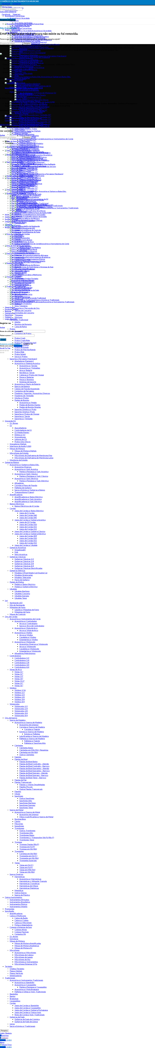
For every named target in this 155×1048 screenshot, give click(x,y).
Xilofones (18, 317)
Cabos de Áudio (21, 918)
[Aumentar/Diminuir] (8, 350)
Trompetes (19, 851)
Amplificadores (16, 494)
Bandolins (14, 994)
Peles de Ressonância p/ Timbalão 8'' (34, 126)
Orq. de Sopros (11, 718)
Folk (16, 552)
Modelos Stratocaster (24, 575)
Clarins (17, 821)
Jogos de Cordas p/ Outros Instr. (28, 1012)
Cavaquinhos (15, 1001)
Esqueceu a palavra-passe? (10, 344)
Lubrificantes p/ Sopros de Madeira (34, 736)
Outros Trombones (27, 830)
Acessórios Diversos (23, 467)
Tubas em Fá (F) (26, 867)
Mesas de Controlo (18, 614)
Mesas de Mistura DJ (23, 948)
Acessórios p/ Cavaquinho (25, 985)
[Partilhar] (3, 350)
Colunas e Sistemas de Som (21, 927)
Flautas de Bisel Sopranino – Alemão (34, 768)
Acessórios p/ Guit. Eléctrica (26, 478)
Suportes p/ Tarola (22, 416)
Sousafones (19, 826)
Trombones (19, 828)
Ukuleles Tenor (21, 598)
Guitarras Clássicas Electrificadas (28, 568)
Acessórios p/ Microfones (25, 952)
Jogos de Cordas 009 (28, 536)
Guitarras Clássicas (18, 556)
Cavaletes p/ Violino (27, 637)
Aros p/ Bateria (25, 370)
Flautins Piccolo (26, 787)
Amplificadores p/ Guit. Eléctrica (28, 501)
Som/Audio (9, 911)
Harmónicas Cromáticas (29, 883)
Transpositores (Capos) (24, 492)
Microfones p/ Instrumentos (26, 962)
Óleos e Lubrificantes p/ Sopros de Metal (36, 817)
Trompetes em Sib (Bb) (29, 858)
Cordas (13, 508)
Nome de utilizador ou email (11, 331)
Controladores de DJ (23, 430)
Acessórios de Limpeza (28, 724)
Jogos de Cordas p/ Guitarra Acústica (30, 520)
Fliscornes (19, 823)
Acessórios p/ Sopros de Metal (27, 812)
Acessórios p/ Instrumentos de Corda (25, 619)
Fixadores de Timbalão (24, 395)
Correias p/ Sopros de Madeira (32, 727)
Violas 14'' (19, 678)
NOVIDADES (9, 227)
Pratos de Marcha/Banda (25, 349)
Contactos (9, 120)
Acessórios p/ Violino (23, 632)
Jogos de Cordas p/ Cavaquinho (28, 1008)
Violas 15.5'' (20, 681)
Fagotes (18, 757)
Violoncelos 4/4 (21, 715)
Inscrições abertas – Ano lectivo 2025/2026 (24, 88)
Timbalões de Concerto (24, 313)
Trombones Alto (26, 833)
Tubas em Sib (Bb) (27, 872)
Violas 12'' (19, 674)
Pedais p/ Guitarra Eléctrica (26, 586)
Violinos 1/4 (20, 695)
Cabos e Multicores (18, 916)
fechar (2, 135)
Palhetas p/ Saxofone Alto (35, 743)
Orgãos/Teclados (17, 968)
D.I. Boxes (14, 423)
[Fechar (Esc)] (1, 350)
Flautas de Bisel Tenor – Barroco (32, 777)
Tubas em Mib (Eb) (27, 869)
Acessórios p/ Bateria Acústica (27, 363)
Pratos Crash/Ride (22, 340)
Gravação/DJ (10, 421)
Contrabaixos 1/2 (22, 658)
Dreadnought (20, 550)
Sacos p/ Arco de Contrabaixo (31, 626)
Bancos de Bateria (22, 386)
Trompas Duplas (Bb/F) (29, 844)
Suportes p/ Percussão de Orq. (27, 308)
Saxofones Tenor (26, 807)
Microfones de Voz (22, 959)
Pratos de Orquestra (23, 303)
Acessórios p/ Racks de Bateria (27, 384)
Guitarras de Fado (17, 1017)
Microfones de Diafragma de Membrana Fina (33, 455)
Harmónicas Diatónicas (29, 888)
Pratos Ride (19, 352)
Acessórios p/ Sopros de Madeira (28, 722)
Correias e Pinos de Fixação (26, 485)
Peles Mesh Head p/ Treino (26, 128)
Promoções (9, 909)
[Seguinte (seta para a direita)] (3, 352)
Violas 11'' (19, 672)
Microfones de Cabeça (24, 955)
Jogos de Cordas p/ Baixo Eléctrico (29, 510)
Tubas (17, 863)
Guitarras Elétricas (17, 570)
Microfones (14, 950)
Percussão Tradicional (19, 319)
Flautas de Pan (21, 780)
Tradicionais (10, 978)
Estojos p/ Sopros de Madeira (31, 731)
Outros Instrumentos (13, 897)
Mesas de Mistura (17, 448)
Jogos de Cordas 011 (28, 527)
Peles (12, 92)
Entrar (3, 339)
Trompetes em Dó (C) (28, 856)
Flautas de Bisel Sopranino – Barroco (34, 771)
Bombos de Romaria (23, 324)
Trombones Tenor (26, 840)
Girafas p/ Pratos (22, 398)
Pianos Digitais (16, 971)
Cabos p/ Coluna (21, 920)
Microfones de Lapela (24, 957)
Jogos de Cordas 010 (28, 524)
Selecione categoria (8, 11)
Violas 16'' (19, 685)
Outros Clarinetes (26, 754)
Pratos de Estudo (22, 347)
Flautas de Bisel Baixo (28, 761)
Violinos (13, 688)
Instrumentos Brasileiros (20, 902)
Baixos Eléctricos (17, 504)
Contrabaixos (15, 655)
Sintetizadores (16, 975)
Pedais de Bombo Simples (30, 407)
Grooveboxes (20, 437)
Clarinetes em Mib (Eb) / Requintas (33, 750)
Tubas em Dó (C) (26, 865)
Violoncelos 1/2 (21, 706)
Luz (6, 600)
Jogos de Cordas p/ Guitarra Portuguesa (31, 1010)
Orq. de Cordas (11, 616)
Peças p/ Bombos (26, 379)
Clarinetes (19, 745)
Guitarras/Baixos (12, 462)
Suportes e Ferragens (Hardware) (23, 359)
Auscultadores (21, 428)
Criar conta (18, 346)
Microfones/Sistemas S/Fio (26, 964)
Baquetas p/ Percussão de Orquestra (34, 57)
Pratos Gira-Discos (23, 441)
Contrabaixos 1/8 (22, 662)
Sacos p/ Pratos (21, 356)
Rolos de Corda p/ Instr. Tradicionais (30, 1014)
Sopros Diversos (16, 874)
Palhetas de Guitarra (23, 487)
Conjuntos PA (20, 934)
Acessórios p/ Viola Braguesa (27, 989)
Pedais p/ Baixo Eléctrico (25, 584)
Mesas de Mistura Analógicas (27, 945)
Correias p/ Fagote (32, 729)
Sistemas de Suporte (27, 382)
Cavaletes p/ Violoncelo (29, 649)
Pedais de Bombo (22, 400)
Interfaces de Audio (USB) (20, 446)
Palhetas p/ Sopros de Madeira (32, 738)
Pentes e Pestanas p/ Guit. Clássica (33, 476)
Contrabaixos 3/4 (22, 665)
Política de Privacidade (14, 118)
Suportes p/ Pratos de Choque (27, 414)
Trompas (18, 842)
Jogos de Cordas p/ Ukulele (26, 545)
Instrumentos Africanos (19, 899)
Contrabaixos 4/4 (22, 667)
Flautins (18, 791)
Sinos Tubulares (21, 306)
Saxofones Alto (25, 800)
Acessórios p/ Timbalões (29, 368)
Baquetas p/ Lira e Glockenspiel (32, 52)
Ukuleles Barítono (22, 591)
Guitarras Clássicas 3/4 (24, 563)
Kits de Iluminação (17, 605)
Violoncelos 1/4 (21, 708)
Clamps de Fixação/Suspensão (27, 388)
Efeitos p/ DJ (20, 435)
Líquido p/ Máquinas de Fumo (27, 609)
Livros (12, 1024)
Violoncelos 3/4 (21, 713)
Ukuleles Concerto (22, 593)
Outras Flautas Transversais (31, 789)
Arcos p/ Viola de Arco (28, 630)
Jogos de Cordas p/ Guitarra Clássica (30, 531)
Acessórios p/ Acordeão (20, 18)
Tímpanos (19, 315)
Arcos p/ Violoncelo (27, 646)
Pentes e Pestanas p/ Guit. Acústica (33, 471)
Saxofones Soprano (27, 805)
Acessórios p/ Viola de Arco (26, 628)
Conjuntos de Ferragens (24, 391)
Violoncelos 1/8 (21, 711)
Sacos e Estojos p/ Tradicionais (22, 1026)
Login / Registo (10, 319)
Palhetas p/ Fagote (32, 741)
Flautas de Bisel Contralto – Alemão (34, 764)
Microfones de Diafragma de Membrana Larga (34, 458)
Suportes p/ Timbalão (24, 418)
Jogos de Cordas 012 (28, 529)
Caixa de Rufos (21, 326)
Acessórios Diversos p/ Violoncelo (33, 644)
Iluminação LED (16, 603)
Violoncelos (14, 704)
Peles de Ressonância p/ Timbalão (29, 112)
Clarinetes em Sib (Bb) (28, 752)
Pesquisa (4, 1031)
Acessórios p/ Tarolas (28, 365)
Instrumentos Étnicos (18, 904)
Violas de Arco (16, 669)
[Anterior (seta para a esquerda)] (1, 352)
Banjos (12, 996)
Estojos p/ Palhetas (32, 734)
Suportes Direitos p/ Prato (25, 409)
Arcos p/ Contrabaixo (28, 623)
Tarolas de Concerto (23, 310)
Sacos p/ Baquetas (22, 78)
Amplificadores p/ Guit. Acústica (28, 499)
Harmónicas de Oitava (28, 886)
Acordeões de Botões (23, 23)
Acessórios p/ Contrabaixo (26, 621)
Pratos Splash (20, 354)
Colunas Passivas (22, 932)
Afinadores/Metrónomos (25, 653)
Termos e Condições (13, 116)
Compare (8, 317)
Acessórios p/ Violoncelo (25, 642)
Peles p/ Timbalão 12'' (28, 172)
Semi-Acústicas (21, 554)
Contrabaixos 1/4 (22, 660)
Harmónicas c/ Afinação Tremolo (33, 881)
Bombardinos (20, 819)
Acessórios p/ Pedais (28, 402)
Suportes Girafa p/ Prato (25, 412)
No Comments (26, 93)
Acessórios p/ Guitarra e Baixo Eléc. (24, 464)
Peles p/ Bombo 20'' (27, 140)
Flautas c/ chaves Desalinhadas (32, 784)
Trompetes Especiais (28, 860)
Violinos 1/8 (20, 697)
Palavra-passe (6, 335)
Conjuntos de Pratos (23, 333)
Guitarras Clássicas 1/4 (24, 561)
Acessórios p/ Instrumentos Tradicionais (26, 980)
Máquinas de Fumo (17, 607)
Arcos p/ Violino (26, 635)
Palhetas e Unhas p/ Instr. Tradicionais (30, 991)
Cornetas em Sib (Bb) (28, 853)
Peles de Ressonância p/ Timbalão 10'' (35, 115)
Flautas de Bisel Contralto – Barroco (34, 766)
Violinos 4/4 (20, 701)
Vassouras (19, 80)
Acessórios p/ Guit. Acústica (26, 469)
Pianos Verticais (16, 973)
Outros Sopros (21, 893)
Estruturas (14, 939)
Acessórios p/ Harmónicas (30, 879)
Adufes (17, 322)
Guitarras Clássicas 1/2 (24, 559)
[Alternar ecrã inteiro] (6, 350)
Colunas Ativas (21, 929)
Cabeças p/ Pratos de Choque (31, 375)
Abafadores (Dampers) (24, 361)
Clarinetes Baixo (26, 748)
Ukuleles (13, 589)
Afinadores (19, 483)
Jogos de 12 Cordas (27, 522)
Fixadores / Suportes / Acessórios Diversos (32, 393)
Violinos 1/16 (20, 690)
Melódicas (19, 890)
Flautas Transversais (23, 782)
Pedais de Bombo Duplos (29, 405)
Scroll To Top (5, 348)
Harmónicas (20, 876)
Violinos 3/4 (20, 699)
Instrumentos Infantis (18, 906)
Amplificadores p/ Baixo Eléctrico (29, 497)
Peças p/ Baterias (26, 377)
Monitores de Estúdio (19, 460)
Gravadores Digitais (18, 444)
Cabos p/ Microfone (23, 922)
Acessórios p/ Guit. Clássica (26, 474)
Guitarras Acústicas (18, 547)
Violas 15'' (19, 683)
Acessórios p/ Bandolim (24, 982)
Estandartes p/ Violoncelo (30, 651)
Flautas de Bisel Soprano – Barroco (33, 775)
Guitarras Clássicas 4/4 (24, 566)
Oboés (17, 794)
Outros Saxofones (26, 798)
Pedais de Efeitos (17, 582)
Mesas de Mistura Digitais (25, 451)
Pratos (12, 329)
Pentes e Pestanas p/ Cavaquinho (33, 987)
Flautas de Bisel (21, 759)
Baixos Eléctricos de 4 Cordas (27, 506)
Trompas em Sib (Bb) (28, 849)
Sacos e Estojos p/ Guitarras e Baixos (30, 490)
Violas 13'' (19, 676)
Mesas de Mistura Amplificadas (28, 943)
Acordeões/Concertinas (15, 16)
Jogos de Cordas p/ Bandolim (27, 1005)
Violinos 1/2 (20, 692)
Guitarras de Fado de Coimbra (27, 1019)
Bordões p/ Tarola (26, 372)
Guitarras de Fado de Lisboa (26, 1021)
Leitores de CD (21, 439)
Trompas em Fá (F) (27, 846)
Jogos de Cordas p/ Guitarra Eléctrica (30, 533)
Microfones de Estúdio (19, 453)
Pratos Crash (20, 338)
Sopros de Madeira (17, 720)
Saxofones (19, 796)
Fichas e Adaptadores (23, 925)
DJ (11, 425)
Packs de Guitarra (22, 580)
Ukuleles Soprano (22, 596)
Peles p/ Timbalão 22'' (28, 188)
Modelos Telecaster (23, 577)
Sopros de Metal (16, 810)
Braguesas (14, 998)
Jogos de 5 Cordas (27, 513)
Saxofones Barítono (27, 803)
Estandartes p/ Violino (28, 639)
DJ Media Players (22, 432)
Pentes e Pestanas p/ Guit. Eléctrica (34, 481)
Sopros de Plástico (22, 895)
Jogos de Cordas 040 (28, 515)
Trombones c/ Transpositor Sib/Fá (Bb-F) (36, 837)
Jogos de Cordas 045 (28, 517)
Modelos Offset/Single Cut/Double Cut (31, 573)
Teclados (8, 966)
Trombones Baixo (26, 835)
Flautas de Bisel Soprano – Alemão (33, 773)
